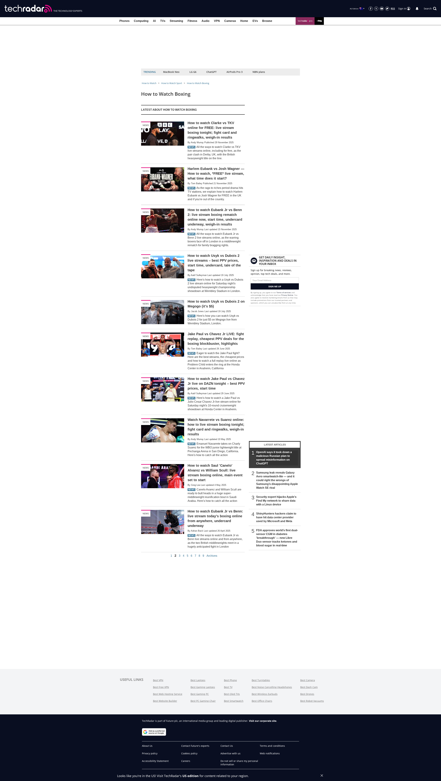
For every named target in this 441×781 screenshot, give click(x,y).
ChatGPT (211, 72)
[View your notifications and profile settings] (417, 8)
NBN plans (259, 72)
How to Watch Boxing (198, 83)
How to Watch (149, 83)
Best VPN (158, 680)
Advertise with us (230, 753)
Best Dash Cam (309, 687)
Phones (124, 20)
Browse (267, 20)
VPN (217, 20)
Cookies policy (189, 753)
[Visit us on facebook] (371, 9)
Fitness (192, 20)
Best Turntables (261, 680)
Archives (212, 555)
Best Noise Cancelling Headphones (272, 687)
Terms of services (283, 292)
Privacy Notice (287, 295)
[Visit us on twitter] (376, 9)
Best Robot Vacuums (312, 701)
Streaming (176, 20)
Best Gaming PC (200, 694)
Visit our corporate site (262, 720)
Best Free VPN (161, 687)
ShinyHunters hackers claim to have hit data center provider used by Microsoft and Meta (276, 517)
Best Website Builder (165, 701)
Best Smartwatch (233, 701)
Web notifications (270, 753)
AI (154, 20)
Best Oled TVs (232, 694)
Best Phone (230, 680)
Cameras (230, 20)
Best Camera (307, 680)
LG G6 (192, 72)
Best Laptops (198, 680)
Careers (185, 761)
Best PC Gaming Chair (203, 701)
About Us (147, 745)
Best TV (228, 687)
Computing (141, 20)
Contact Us (226, 745)
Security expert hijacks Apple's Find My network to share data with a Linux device (276, 500)
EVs (255, 20)
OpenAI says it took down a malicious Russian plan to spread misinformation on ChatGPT (274, 458)
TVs (162, 20)
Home (244, 20)
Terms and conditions (272, 745)
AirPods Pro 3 (235, 72)
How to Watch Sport (171, 83)
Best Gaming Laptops (203, 687)
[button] (430, 8)
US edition (190, 776)
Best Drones (307, 694)
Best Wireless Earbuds (265, 694)
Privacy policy (149, 753)
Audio (205, 20)
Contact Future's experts (195, 745)
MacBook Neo (171, 72)
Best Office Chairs (262, 701)
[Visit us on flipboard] (387, 9)
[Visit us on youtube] (382, 9)
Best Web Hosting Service (167, 694)
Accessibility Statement (155, 761)
